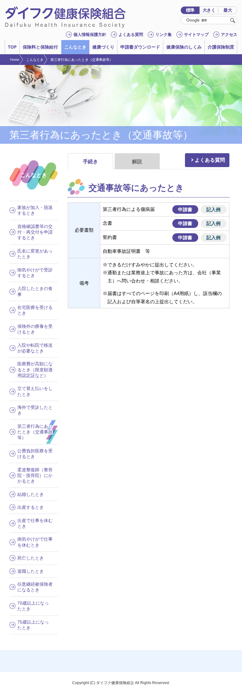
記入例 (213, 209)
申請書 (185, 209)
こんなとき (34, 59)
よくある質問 (210, 159)
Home (14, 59)
